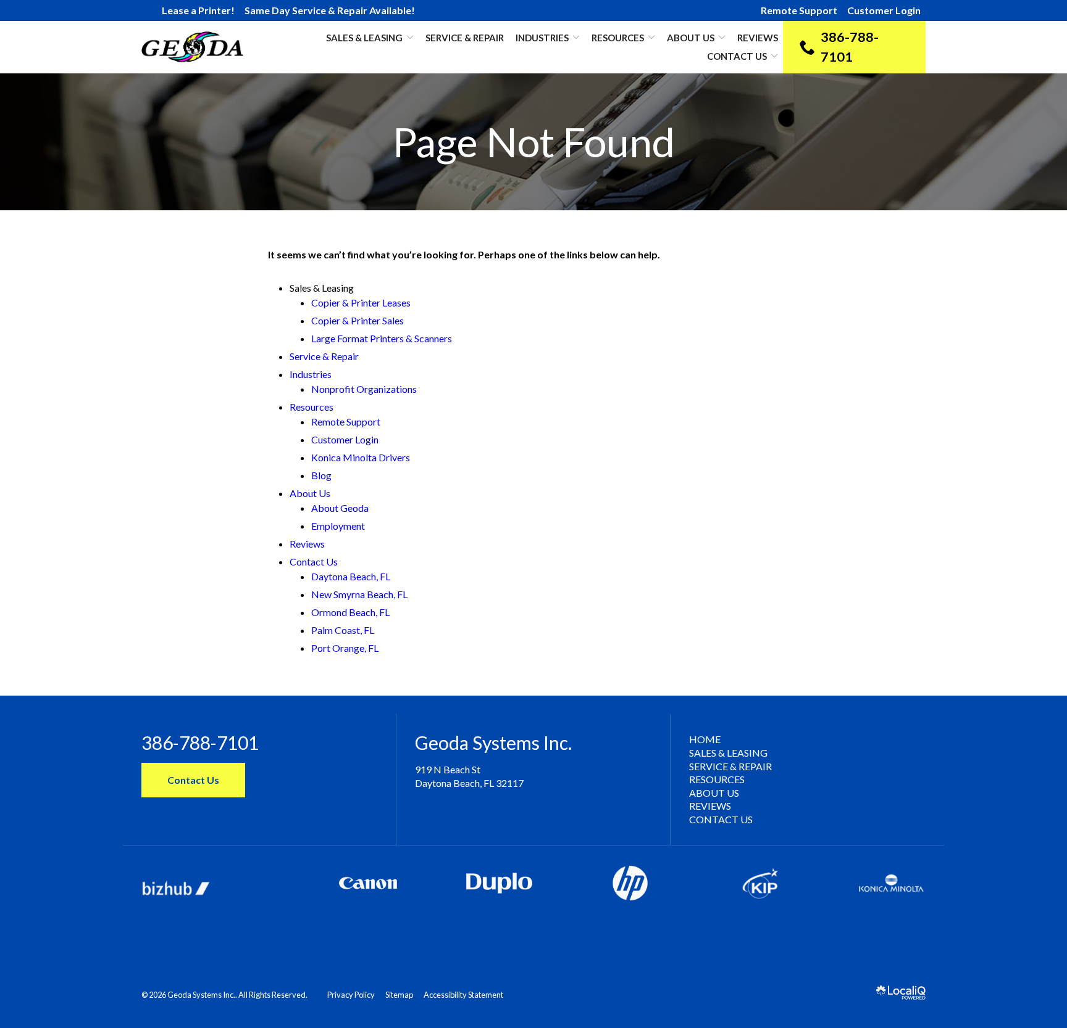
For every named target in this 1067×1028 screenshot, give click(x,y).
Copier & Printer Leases (361, 302)
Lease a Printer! (198, 10)
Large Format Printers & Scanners (381, 338)
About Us (690, 37)
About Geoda (340, 508)
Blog (321, 475)
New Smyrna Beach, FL (359, 594)
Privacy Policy (351, 995)
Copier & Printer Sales (357, 320)
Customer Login (884, 10)
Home (705, 739)
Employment (338, 526)
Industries (542, 37)
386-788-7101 (200, 742)
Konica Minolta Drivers (360, 457)
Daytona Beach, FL (350, 576)
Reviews (757, 37)
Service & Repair (464, 37)
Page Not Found (534, 142)
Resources (618, 37)
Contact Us (737, 56)
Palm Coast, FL (342, 630)
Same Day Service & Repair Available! (330, 10)
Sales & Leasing (728, 753)
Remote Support (799, 10)
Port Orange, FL (345, 648)
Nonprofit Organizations (364, 389)
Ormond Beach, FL (350, 612)
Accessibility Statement (463, 995)
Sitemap (399, 995)
